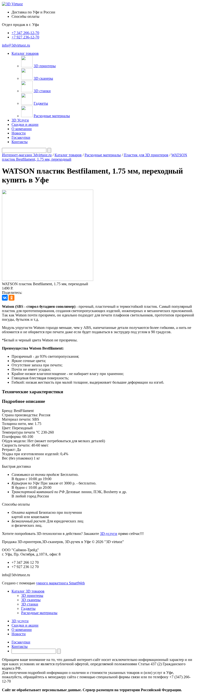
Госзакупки (21, 137)
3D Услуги (20, 120)
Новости (19, 133)
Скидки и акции (25, 124)
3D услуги (20, 621)
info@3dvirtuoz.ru (16, 45)
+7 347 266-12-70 (25, 33)
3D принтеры (45, 66)
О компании (22, 129)
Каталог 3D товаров (28, 591)
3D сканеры (43, 78)
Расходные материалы (52, 116)
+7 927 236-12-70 (25, 37)
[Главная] (12, 4)
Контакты (20, 142)
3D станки (42, 91)
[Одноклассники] (11, 298)
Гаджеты (41, 103)
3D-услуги (108, 534)
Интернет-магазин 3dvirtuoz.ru (27, 155)
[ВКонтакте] (5, 298)
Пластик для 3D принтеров (146, 155)
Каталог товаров (68, 155)
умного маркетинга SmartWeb (60, 583)
